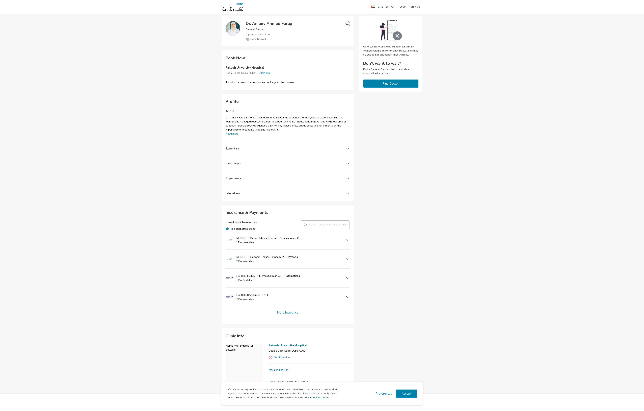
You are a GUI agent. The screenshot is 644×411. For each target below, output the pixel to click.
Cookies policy (320, 397)
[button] (382, 7)
